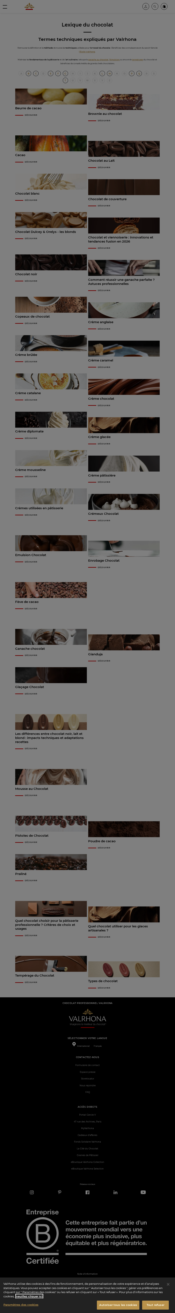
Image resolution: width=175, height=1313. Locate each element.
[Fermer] (168, 1284)
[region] (87, 1295)
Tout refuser (155, 1305)
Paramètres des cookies (20, 1304)
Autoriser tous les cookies (118, 1305)
